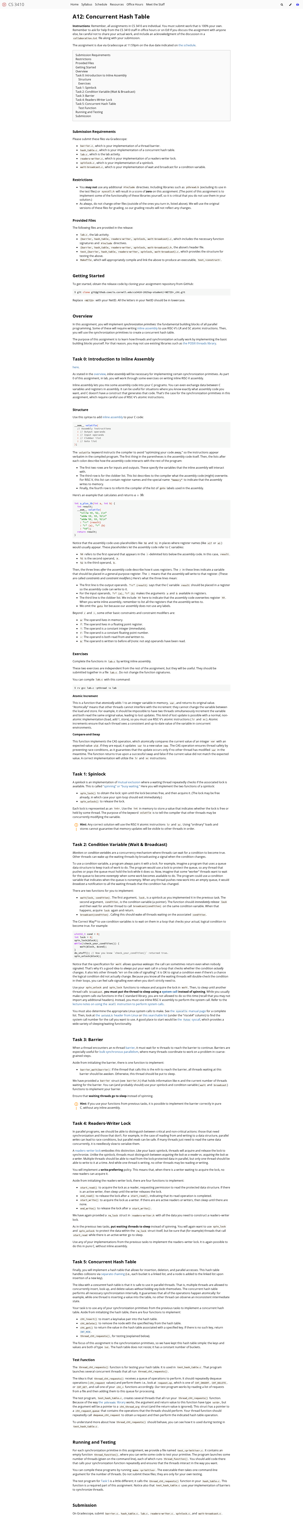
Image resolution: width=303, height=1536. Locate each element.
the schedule (187, 45)
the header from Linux (117, 1015)
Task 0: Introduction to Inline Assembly (101, 75)
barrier (130, 1048)
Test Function (87, 108)
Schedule (101, 4)
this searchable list (155, 1015)
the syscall (188, 1019)
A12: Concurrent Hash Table (111, 16)
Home (74, 4)
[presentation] (138, 495)
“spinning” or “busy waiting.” (121, 786)
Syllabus (86, 4)
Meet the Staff (155, 4)
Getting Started (86, 67)
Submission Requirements (93, 55)
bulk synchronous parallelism (118, 1052)
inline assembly (147, 328)
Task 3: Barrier (85, 96)
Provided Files (85, 63)
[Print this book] (297, 4)
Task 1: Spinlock (86, 88)
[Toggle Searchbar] (282, 4)
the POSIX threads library (199, 343)
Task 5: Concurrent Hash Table (96, 104)
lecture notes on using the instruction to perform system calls (118, 1004)
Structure (84, 79)
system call (169, 992)
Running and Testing (89, 112)
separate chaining (113, 1274)
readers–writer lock (88, 1151)
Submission (83, 116)
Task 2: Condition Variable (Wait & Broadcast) (105, 92)
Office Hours (135, 4)
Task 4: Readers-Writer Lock (94, 100)
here (76, 367)
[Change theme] (290, 4)
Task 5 (105, 1481)
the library (112, 1402)
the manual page (188, 1011)
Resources (117, 4)
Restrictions (83, 59)
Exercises (84, 83)
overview (100, 374)
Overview (82, 71)
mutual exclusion (129, 782)
